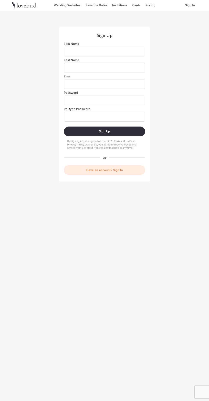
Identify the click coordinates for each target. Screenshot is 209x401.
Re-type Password (77, 109)
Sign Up (104, 131)
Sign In (190, 5)
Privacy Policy (75, 144)
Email (67, 76)
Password (71, 92)
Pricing (150, 5)
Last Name (71, 60)
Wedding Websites (67, 5)
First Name (71, 43)
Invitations (119, 5)
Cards (136, 5)
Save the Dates (96, 5)
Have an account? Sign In (104, 170)
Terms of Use (122, 141)
